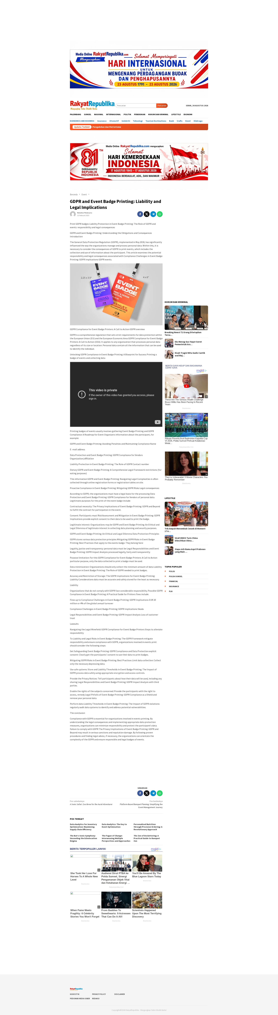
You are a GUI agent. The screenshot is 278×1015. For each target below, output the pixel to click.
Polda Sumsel (175, 576)
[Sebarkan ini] (140, 214)
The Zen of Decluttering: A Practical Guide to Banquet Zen (147, 838)
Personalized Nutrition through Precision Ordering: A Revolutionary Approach (148, 827)
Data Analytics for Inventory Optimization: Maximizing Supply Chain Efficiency (83, 827)
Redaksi (95, 998)
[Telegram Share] (153, 214)
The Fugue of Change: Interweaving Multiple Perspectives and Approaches (116, 838)
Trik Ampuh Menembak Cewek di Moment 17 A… (185, 530)
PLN (170, 591)
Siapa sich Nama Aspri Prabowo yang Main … (190, 550)
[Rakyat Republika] (93, 105)
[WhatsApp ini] (160, 214)
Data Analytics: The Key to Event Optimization (114, 825)
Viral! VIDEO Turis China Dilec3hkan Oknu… (186, 539)
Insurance (174, 586)
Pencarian (162, 105)
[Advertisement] (139, 20)
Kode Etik (74, 994)
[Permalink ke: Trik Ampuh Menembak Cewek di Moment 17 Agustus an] (186, 514)
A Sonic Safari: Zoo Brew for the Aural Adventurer (91, 803)
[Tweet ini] (147, 214)
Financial (173, 581)
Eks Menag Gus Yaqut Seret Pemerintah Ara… (188, 343)
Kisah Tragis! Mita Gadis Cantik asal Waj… (190, 354)
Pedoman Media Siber (80, 998)
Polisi (172, 571)
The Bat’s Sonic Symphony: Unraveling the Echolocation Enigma (83, 838)
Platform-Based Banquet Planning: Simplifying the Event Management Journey (141, 804)
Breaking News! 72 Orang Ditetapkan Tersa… (183, 333)
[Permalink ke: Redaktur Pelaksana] (73, 214)
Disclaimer (119, 994)
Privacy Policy (99, 994)
